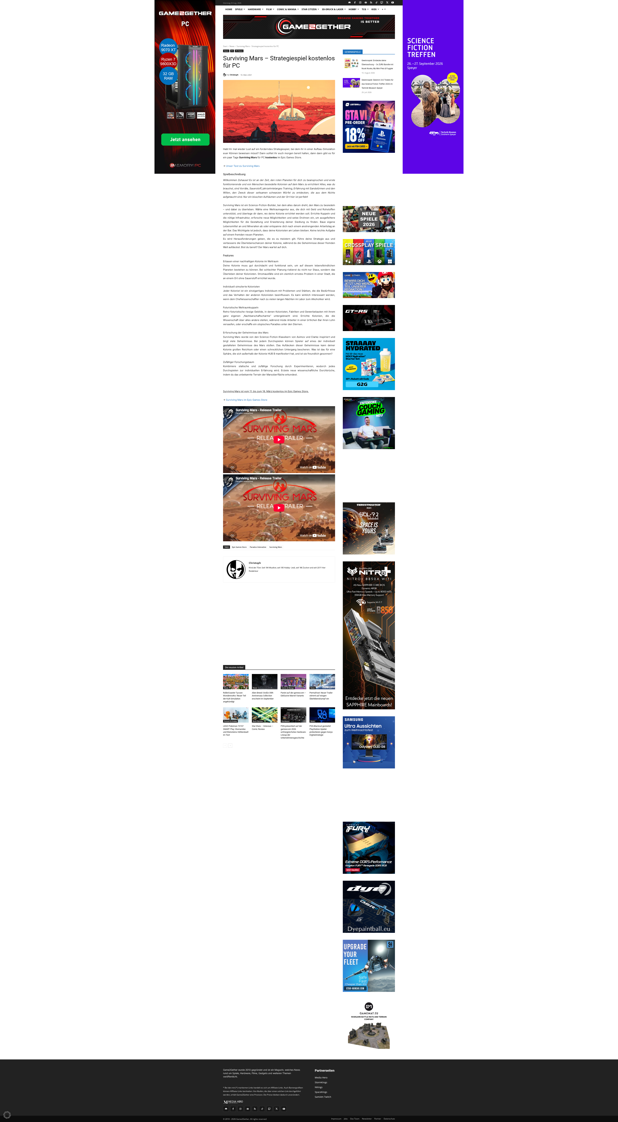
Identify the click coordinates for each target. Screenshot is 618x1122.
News (231, 46)
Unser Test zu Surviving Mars (243, 165)
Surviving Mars (275, 547)
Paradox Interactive (258, 547)
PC (232, 51)
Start (225, 46)
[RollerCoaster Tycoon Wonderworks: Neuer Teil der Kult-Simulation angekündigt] (236, 681)
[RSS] (371, 2)
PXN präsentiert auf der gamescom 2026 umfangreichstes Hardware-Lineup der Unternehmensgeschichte (293, 732)
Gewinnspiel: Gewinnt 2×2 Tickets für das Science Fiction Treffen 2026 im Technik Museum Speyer (377, 84)
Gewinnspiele (353, 52)
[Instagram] (360, 2)
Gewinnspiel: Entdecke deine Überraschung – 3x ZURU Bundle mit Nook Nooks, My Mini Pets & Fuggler (377, 64)
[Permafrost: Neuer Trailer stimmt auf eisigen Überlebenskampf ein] (322, 681)
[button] (7, 1115)
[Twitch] (382, 2)
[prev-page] (225, 745)
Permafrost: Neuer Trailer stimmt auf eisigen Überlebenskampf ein (320, 696)
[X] (387, 2)
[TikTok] (376, 2)
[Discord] (349, 2)
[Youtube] (392, 2)
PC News (239, 51)
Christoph (234, 75)
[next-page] (230, 745)
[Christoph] (225, 74)
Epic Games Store (239, 547)
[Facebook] (355, 2)
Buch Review (258, 721)
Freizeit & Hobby (230, 721)
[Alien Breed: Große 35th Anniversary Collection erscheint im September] (264, 681)
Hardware (285, 721)
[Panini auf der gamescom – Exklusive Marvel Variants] (293, 681)
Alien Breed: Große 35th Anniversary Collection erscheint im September (263, 696)
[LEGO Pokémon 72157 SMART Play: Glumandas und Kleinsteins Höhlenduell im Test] (236, 715)
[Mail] (365, 2)
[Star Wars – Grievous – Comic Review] (264, 715)
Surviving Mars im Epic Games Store (246, 399)
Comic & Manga (288, 688)
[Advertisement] (279, 623)
